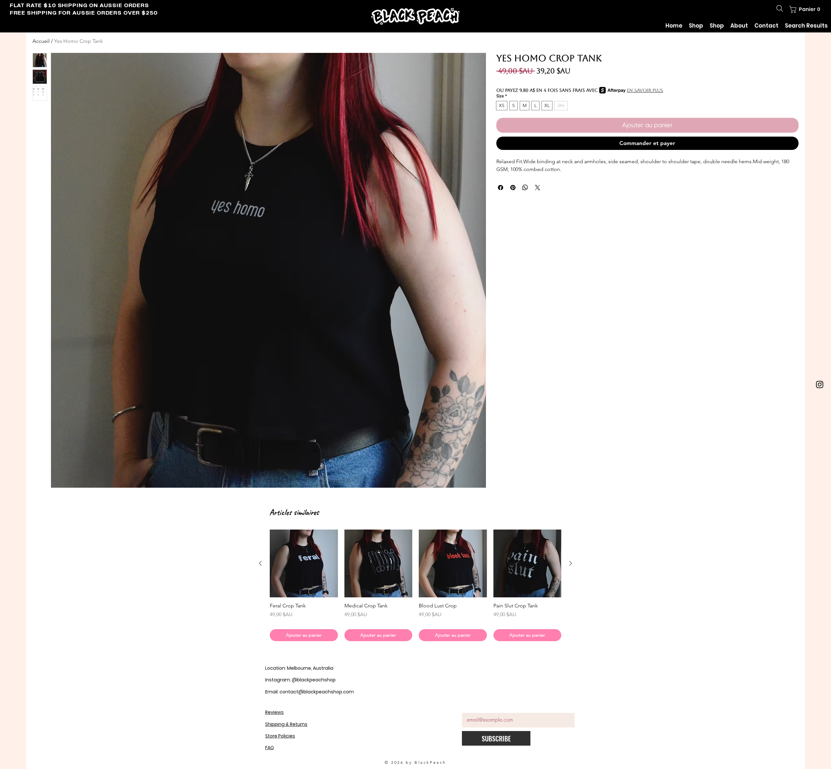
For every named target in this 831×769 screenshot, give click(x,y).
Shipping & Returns (286, 724)
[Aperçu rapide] (304, 564)
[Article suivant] (571, 563)
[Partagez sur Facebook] (500, 187)
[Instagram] (820, 384)
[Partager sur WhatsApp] (525, 187)
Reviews (274, 712)
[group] (415, 585)
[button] (804, 9)
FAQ (269, 747)
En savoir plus (645, 90)
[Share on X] (537, 187)
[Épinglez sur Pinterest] (513, 187)
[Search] (780, 8)
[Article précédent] (260, 563)
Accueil (41, 41)
